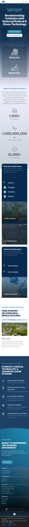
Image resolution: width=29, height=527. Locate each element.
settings (10, 522)
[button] (26, 1)
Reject (10, 524)
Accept (4, 524)
